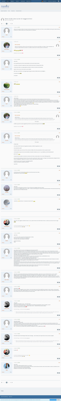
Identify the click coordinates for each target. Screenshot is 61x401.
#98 (59, 333)
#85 (59, 96)
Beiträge (3, 36)
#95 (59, 286)
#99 (59, 348)
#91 (59, 218)
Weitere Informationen (53, 399)
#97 (59, 319)
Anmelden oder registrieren (52, 1)
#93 (59, 248)
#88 (59, 170)
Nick (6, 20)
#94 (59, 272)
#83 (59, 59)
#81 (59, 27)
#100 (59, 362)
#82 (59, 41)
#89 (59, 184)
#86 (59, 112)
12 (10, 23)
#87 (59, 132)
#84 (59, 81)
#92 (59, 233)
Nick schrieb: (17, 44)
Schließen (58, 399)
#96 (59, 300)
